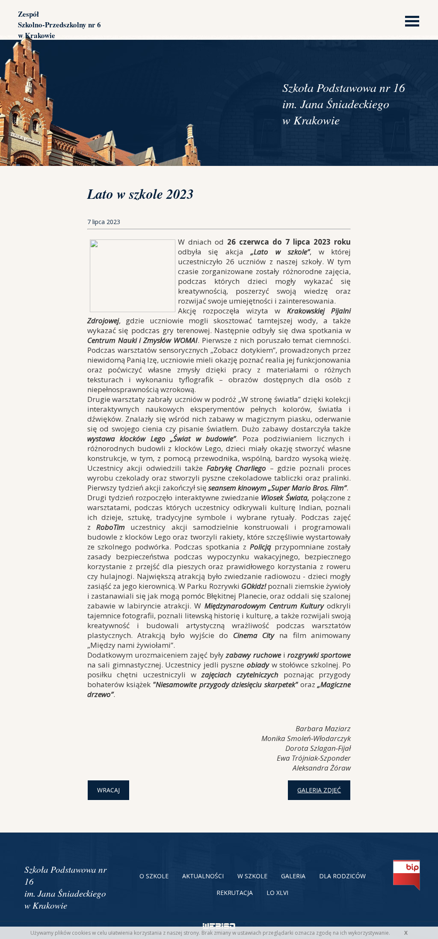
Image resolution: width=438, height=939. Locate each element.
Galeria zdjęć (319, 790)
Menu (410, 20)
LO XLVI (277, 893)
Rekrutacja (234, 893)
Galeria (293, 876)
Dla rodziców (342, 876)
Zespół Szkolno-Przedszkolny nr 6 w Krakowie (59, 25)
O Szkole (154, 876)
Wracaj (108, 790)
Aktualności (203, 876)
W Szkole (252, 876)
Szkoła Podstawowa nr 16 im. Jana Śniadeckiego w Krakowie (65, 887)
